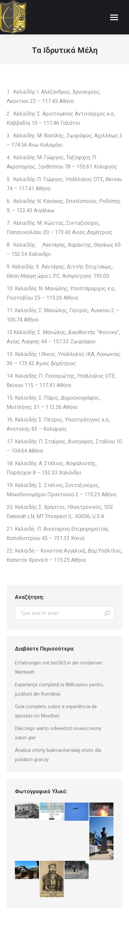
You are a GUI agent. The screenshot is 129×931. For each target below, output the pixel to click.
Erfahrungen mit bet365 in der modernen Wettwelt (59, 667)
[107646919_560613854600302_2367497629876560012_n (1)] (52, 879)
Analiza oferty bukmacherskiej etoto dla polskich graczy (58, 754)
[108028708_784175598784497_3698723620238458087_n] (76, 870)
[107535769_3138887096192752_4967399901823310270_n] (101, 810)
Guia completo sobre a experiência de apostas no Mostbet (56, 711)
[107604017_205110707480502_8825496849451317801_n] (27, 811)
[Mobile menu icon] (114, 17)
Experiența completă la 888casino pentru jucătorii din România (59, 689)
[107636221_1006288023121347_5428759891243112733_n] (101, 839)
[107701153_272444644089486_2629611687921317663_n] (52, 811)
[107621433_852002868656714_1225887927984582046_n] (27, 870)
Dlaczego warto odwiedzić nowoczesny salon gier (58, 733)
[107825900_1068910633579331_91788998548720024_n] (76, 812)
